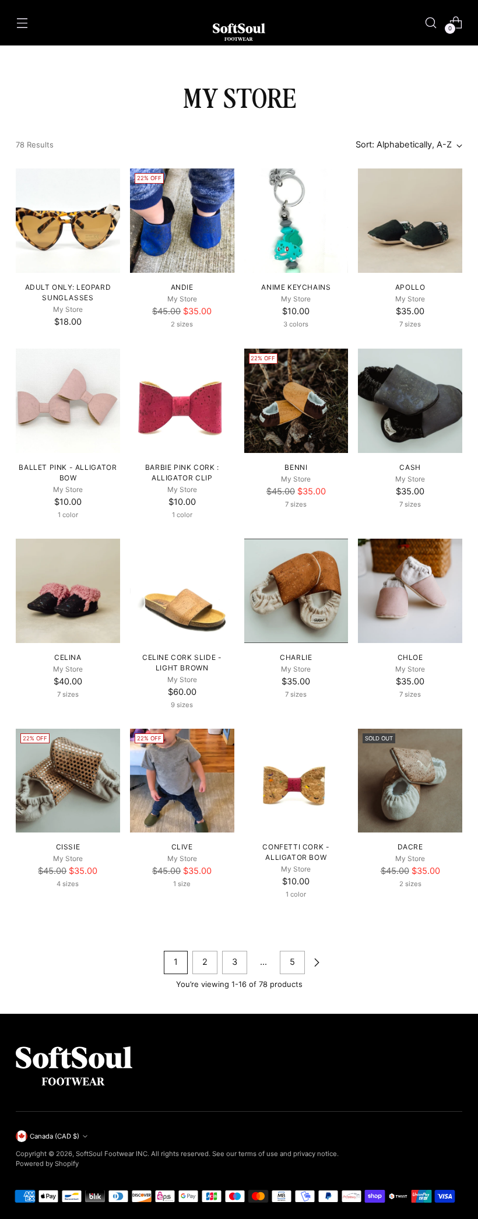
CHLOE (410, 657)
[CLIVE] (182, 781)
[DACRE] (410, 781)
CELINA (68, 657)
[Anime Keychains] (296, 220)
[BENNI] (296, 401)
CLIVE (182, 846)
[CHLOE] (410, 591)
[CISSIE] (68, 781)
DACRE (410, 846)
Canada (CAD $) (54, 1136)
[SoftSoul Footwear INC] (239, 32)
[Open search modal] (431, 22)
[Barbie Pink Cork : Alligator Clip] (182, 401)
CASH (409, 467)
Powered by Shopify (47, 1164)
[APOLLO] (410, 220)
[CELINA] (68, 591)
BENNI (295, 467)
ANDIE (182, 287)
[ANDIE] (182, 220)
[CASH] (410, 401)
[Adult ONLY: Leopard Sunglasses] (68, 220)
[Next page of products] (317, 962)
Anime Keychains (296, 287)
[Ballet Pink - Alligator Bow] (68, 401)
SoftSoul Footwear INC (111, 1154)
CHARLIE (296, 657)
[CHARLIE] (296, 591)
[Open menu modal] (22, 22)
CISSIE (68, 846)
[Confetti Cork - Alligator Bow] (296, 781)
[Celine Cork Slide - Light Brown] (182, 591)
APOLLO (410, 287)
